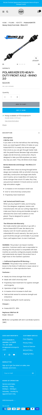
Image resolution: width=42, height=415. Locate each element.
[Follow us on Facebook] (4, 354)
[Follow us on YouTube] (14, 354)
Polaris (11, 23)
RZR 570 (19, 23)
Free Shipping (28, 339)
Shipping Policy (28, 354)
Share (4, 125)
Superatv (6, 68)
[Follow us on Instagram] (9, 354)
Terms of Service (29, 346)
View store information (12, 121)
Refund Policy (28, 350)
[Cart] (39, 12)
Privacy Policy (28, 343)
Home (4, 23)
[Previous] (3, 64)
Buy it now (21, 110)
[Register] (33, 373)
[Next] (39, 64)
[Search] (7, 12)
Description (7, 133)
